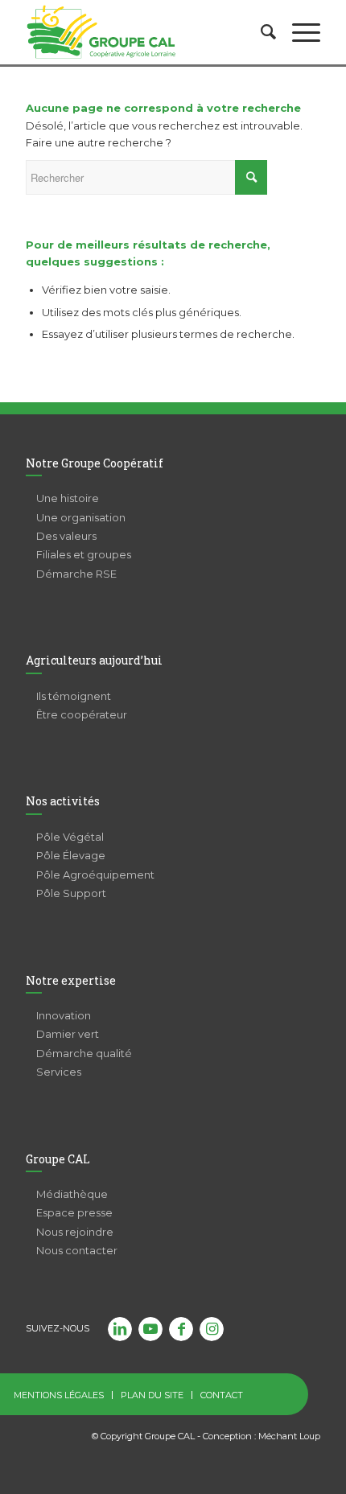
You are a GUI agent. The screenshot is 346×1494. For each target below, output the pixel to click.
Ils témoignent (73, 695)
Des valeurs (66, 535)
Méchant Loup (289, 1436)
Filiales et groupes (83, 554)
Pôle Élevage (70, 855)
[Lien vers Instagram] (212, 1329)
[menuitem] (260, 32)
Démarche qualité (84, 1053)
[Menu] (298, 32)
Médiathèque (72, 1193)
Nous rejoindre (74, 1231)
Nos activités (63, 801)
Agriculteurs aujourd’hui (94, 660)
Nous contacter (76, 1250)
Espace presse (74, 1212)
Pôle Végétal (70, 836)
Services (58, 1071)
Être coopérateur (81, 714)
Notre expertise (71, 980)
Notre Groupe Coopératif (94, 463)
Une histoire (67, 498)
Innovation (63, 1015)
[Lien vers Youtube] (150, 1329)
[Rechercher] (260, 32)
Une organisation (81, 517)
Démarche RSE (76, 573)
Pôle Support (71, 893)
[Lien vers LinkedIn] (120, 1329)
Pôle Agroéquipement (95, 874)
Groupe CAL (58, 1159)
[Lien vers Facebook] (181, 1329)
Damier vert (67, 1033)
